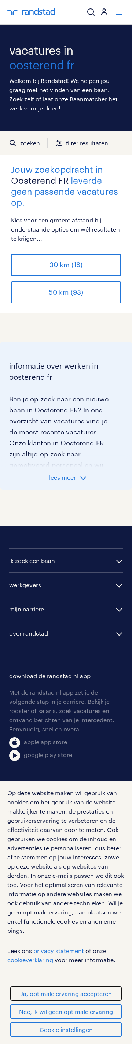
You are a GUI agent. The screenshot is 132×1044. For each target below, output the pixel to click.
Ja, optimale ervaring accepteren (66, 993)
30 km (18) (66, 265)
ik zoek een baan (32, 560)
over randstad (28, 633)
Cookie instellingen (66, 1029)
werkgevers (25, 584)
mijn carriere (26, 608)
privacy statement (58, 950)
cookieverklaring (30, 959)
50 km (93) (66, 292)
